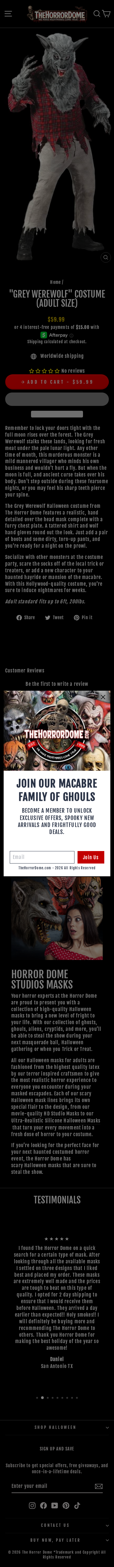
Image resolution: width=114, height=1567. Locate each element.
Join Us (90, 857)
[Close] (103, 697)
